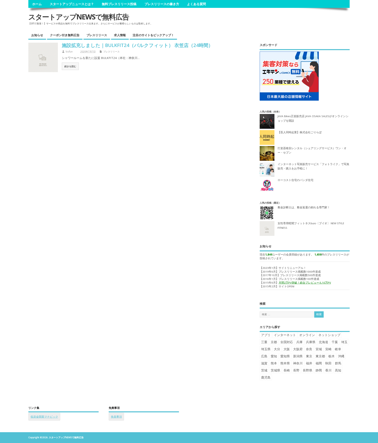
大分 (277, 349)
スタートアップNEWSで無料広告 (78, 17)
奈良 (309, 349)
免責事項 (116, 416)
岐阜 (338, 349)
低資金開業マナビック (44, 416)
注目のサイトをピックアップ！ (153, 35)
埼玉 (344, 342)
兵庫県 (310, 342)
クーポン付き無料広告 (65, 35)
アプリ (266, 335)
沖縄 (341, 356)
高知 (338, 370)
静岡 (319, 370)
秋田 (328, 363)
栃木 (331, 356)
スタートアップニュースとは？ (72, 4)
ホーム (37, 4)
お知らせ (37, 35)
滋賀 (264, 363)
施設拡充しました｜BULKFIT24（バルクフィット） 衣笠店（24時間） (137, 45)
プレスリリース (96, 35)
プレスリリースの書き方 (162, 4)
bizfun (69, 51)
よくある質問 (196, 4)
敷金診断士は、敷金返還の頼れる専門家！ (304, 207)
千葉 (335, 342)
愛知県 (285, 356)
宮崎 (328, 349)
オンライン (307, 335)
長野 (296, 370)
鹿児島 (266, 377)
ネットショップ (329, 335)
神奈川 (298, 363)
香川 (328, 370)
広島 (264, 356)
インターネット (285, 335)
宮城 (319, 349)
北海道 (323, 342)
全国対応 (286, 342)
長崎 (287, 370)
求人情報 (120, 35)
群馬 (338, 363)
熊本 (274, 363)
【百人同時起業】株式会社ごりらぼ (300, 132)
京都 (274, 342)
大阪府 (298, 349)
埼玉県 (266, 349)
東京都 (320, 356)
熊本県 (285, 363)
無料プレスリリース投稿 (119, 4)
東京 (309, 356)
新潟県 (298, 356)
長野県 (307, 370)
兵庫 (299, 342)
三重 (264, 342)
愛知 (274, 356)
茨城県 (275, 370)
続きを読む (70, 66)
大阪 (287, 349)
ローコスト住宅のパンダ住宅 (295, 180)
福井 (309, 363)
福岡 (319, 363)
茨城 (264, 370)
